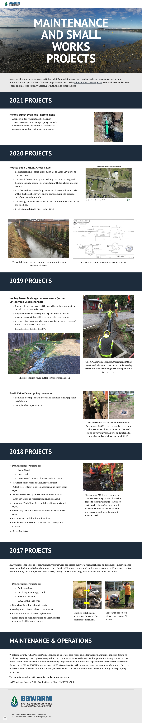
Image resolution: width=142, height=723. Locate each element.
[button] (5, 718)
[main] (71, 40)
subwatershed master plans (88, 82)
